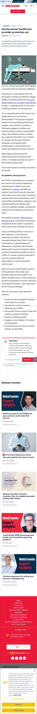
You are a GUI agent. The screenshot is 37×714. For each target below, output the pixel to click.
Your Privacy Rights (18, 624)
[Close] (34, 671)
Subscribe (27, 360)
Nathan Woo (9, 421)
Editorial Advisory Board (19, 610)
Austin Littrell (9, 460)
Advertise (18, 603)
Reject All (18, 705)
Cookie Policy (17, 695)
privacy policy (11, 365)
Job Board (18, 612)
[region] (18, 691)
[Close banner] (34, 2)
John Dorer (8, 543)
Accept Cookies (18, 710)
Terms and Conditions (18, 615)
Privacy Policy (19, 619)
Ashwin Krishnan (10, 582)
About (18, 600)
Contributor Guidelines (18, 617)
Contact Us (18, 605)
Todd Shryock (9, 502)
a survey (15, 189)
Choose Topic (16, 11)
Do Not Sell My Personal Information (18, 622)
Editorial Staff (19, 608)
